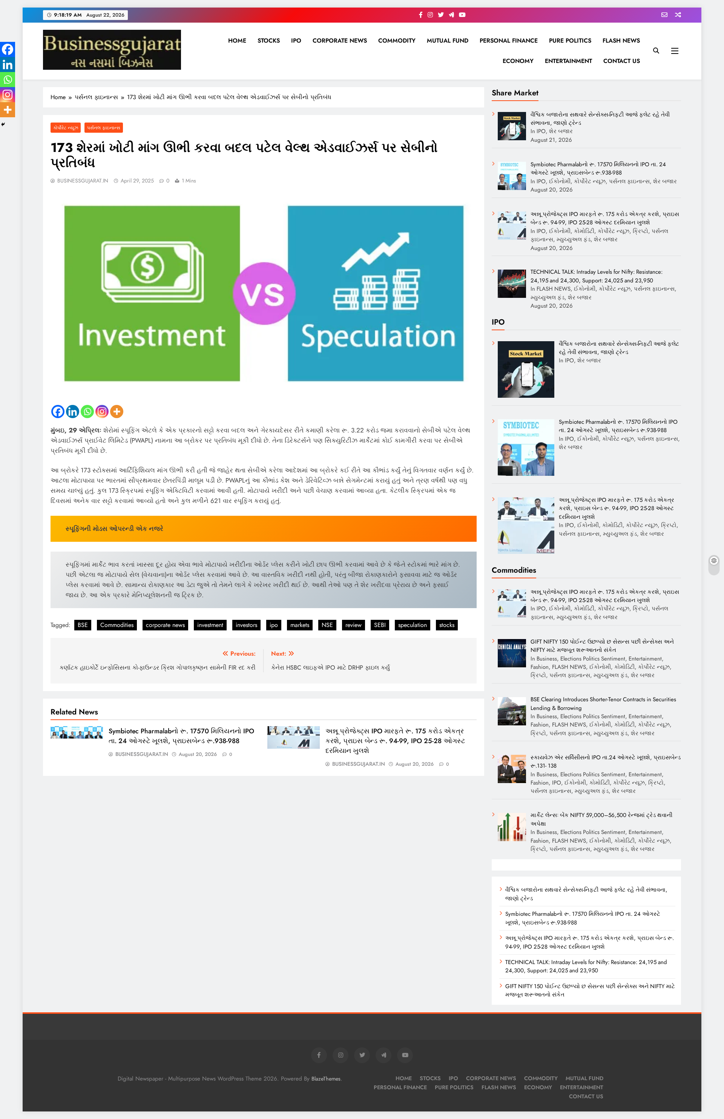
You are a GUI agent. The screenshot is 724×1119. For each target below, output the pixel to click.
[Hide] (3, 124)
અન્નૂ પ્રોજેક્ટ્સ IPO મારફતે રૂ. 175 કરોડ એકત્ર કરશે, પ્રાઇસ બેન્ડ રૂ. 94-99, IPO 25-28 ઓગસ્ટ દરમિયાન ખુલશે (395, 741)
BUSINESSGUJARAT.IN (82, 180)
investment (210, 625)
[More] (116, 411)
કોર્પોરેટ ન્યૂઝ (65, 127)
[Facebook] (57, 411)
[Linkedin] (72, 411)
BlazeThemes (326, 1078)
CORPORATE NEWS (340, 40)
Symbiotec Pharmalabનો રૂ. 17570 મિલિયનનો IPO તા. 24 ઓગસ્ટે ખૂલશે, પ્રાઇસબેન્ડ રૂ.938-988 (181, 736)
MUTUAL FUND (447, 40)
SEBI (380, 625)
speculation (412, 625)
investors (246, 625)
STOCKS (269, 40)
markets (299, 625)
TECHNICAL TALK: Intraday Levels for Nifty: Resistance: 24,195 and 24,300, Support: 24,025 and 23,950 (586, 966)
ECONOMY (518, 61)
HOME (237, 40)
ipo (274, 625)
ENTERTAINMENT (568, 61)
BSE (83, 625)
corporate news (165, 625)
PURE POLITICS (570, 40)
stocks (446, 625)
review (353, 625)
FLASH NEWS (621, 40)
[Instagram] (102, 411)
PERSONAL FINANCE (509, 40)
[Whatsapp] (87, 411)
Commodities (116, 625)
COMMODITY (397, 40)
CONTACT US (621, 61)
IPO (296, 40)
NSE (327, 625)
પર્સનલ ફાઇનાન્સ (103, 127)
